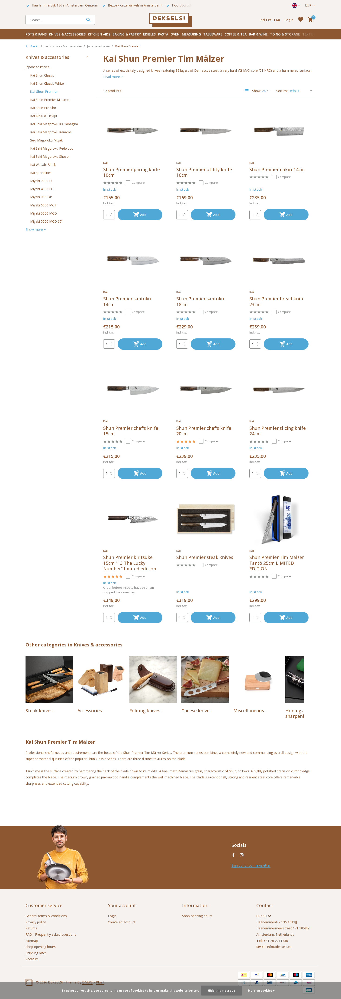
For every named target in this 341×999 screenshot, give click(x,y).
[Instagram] (242, 855)
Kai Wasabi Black (43, 164)
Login (112, 916)
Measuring (191, 34)
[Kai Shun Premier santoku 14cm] (132, 260)
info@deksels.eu (279, 946)
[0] (309, 20)
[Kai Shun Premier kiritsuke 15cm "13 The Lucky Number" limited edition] (132, 519)
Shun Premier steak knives (204, 557)
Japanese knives (99, 46)
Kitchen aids (99, 34)
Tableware (212, 34)
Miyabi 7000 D (41, 180)
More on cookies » (261, 991)
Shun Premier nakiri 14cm (277, 170)
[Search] (88, 19)
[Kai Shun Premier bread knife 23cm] (279, 260)
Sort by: (282, 91)
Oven (175, 34)
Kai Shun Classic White (47, 83)
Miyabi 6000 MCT (43, 205)
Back (33, 46)
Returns (31, 928)
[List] (246, 91)
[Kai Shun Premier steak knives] (205, 519)
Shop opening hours (41, 946)
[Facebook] (233, 855)
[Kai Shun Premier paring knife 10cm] (132, 131)
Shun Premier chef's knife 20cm (203, 431)
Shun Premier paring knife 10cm (131, 172)
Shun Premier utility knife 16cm (204, 172)
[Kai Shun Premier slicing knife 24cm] (279, 390)
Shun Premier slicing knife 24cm (277, 431)
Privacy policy (36, 922)
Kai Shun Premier (44, 91)
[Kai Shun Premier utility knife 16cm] (205, 131)
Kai (105, 163)
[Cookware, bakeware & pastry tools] (170, 19)
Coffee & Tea (236, 34)
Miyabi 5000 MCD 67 (45, 221)
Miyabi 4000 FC (41, 188)
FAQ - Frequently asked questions (51, 934)
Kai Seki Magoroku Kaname (51, 132)
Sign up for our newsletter (251, 865)
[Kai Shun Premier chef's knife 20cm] (205, 390)
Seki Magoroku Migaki (46, 140)
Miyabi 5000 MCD (43, 213)
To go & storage (285, 34)
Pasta (163, 34)
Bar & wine (258, 34)
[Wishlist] (300, 20)
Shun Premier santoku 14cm (127, 301)
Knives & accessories (67, 34)
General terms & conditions (46, 916)
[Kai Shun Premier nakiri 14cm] (279, 131)
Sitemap (32, 940)
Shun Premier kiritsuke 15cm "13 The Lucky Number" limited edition (129, 563)
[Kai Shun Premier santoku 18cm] (205, 260)
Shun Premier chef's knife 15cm (130, 431)
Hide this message (221, 991)
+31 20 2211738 (276, 940)
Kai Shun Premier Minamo (49, 99)
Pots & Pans (36, 34)
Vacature (32, 959)
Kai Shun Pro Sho (43, 107)
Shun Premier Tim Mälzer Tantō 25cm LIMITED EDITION (276, 563)
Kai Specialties (40, 172)
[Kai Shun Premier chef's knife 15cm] (132, 390)
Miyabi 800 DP (41, 197)
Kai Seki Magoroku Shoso (49, 156)
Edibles (149, 34)
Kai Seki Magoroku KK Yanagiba (54, 124)
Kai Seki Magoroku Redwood (52, 148)
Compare (138, 182)
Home (44, 46)
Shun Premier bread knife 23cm (277, 301)
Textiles (309, 34)
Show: (256, 91)
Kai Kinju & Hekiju (43, 115)
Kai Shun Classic (42, 75)
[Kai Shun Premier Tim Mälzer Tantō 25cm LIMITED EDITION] (279, 519)
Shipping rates (36, 953)
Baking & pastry (127, 34)
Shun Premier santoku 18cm (200, 301)
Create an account (121, 922)
